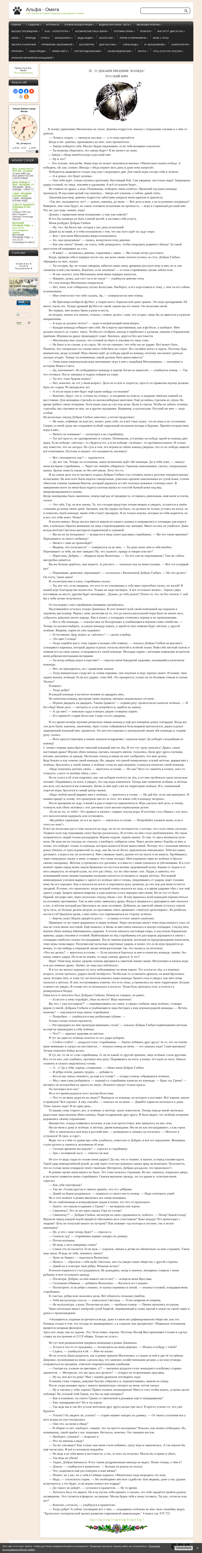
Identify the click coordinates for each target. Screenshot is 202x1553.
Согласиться (183, 1548)
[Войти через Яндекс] (31, 91)
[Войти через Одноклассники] (26, 96)
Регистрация (20, 73)
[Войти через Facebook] (26, 91)
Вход (30, 73)
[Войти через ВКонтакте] (20, 91)
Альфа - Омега (42, 9)
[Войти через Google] (20, 96)
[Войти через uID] (15, 91)
